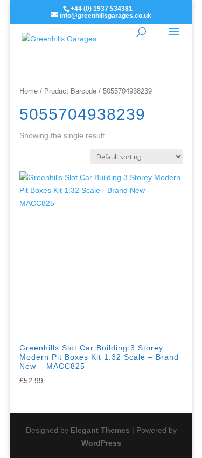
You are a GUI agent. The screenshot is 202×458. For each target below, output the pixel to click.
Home (28, 91)
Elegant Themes (100, 430)
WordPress (101, 443)
